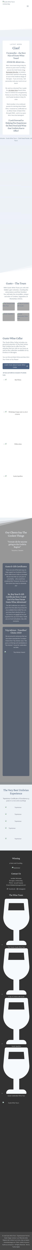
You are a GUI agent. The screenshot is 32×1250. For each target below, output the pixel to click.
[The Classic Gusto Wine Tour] (9, 307)
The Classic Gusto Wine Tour (16, 947)
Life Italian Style (13, 90)
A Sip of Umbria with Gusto (16, 996)
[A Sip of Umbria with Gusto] (23, 307)
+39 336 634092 (18, 883)
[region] (16, 20)
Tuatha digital (16, 1247)
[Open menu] (27, 6)
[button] (16, 28)
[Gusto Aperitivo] (9, 317)
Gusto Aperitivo (16, 1046)
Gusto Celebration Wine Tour (16, 1096)
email (17, 614)
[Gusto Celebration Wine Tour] (23, 317)
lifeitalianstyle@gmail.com (18, 885)
